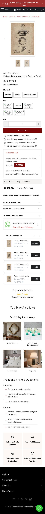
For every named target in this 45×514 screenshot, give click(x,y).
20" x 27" (8, 113)
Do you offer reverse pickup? (19, 427)
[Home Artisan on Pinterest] (26, 499)
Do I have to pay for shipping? (19, 389)
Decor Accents (12, 333)
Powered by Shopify (32, 506)
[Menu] (1, 9)
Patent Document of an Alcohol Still (21, 240)
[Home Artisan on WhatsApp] (30, 499)
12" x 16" (18, 106)
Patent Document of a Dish (21, 252)
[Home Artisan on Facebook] (18, 499)
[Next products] (39, 235)
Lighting (33, 361)
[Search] (36, 9)
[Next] (40, 39)
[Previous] (5, 39)
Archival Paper (30, 95)
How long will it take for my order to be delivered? (22, 395)
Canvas (8, 95)
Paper (17, 95)
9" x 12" (7, 106)
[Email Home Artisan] (14, 499)
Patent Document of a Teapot (21, 276)
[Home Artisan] (22, 9)
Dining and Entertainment (33, 334)
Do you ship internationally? (18, 402)
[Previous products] (34, 235)
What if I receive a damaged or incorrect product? (20, 420)
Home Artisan (17, 506)
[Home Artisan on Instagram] (22, 499)
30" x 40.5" (19, 113)
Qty (4, 119)
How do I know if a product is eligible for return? (22, 413)
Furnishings (12, 361)
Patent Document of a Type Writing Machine (21, 264)
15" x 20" (28, 106)
